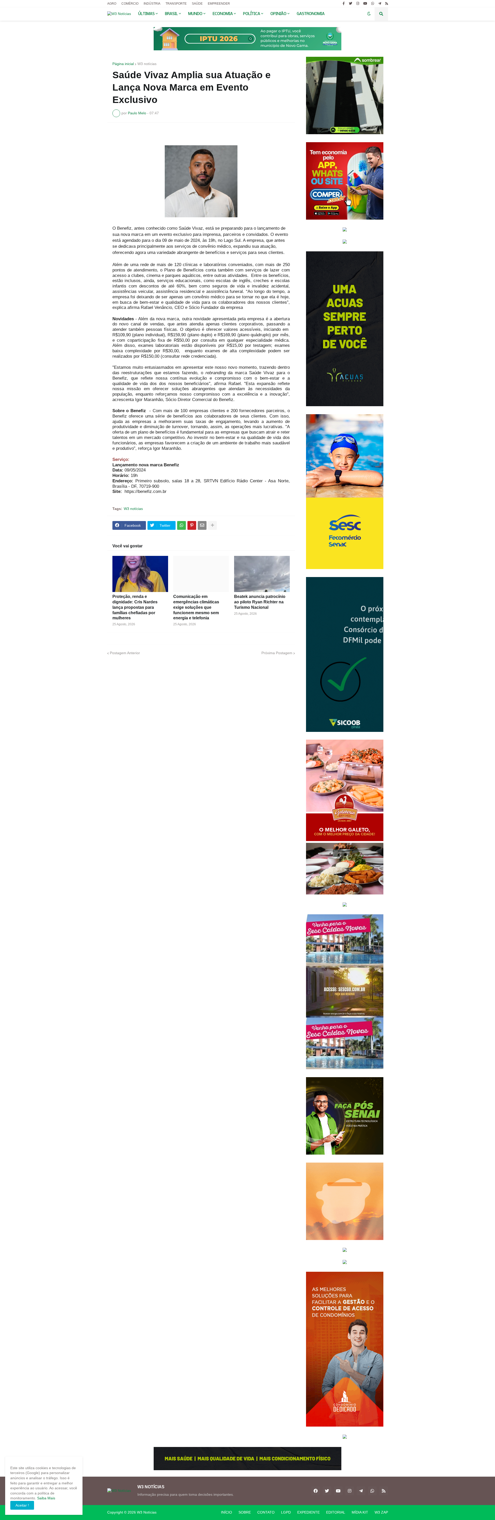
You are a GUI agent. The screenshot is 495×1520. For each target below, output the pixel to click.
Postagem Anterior (125, 653)
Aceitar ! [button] (22, 1505)
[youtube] (365, 3)
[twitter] (350, 3)
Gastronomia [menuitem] (311, 14)
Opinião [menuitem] (278, 14)
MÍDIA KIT (360, 1512)
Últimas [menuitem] (146, 14)
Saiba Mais (45, 1498)
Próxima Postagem (276, 653)
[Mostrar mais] (212, 525)
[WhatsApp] (181, 525)
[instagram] (357, 3)
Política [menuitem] (251, 14)
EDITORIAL (335, 1512)
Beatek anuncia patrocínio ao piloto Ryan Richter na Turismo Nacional (259, 602)
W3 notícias (146, 64)
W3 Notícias (146, 1512)
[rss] (386, 3)
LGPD (286, 1512)
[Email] (202, 525)
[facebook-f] (344, 3)
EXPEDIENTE (308, 1512)
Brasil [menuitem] (171, 14)
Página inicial (123, 64)
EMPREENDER (219, 3)
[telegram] (379, 3)
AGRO (111, 3)
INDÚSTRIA (152, 3)
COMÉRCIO (129, 3)
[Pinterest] (191, 525)
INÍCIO (226, 1512)
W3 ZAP (381, 1512)
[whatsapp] (372, 3)
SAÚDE (197, 3)
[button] (369, 14)
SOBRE (244, 1512)
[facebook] (315, 1490)
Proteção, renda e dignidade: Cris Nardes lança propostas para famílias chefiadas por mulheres (135, 607)
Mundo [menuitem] (195, 14)
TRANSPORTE (176, 3)
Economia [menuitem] (223, 14)
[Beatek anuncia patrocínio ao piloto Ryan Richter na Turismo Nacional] (262, 574)
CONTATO (266, 1512)
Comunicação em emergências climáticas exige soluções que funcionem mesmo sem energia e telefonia (196, 607)
